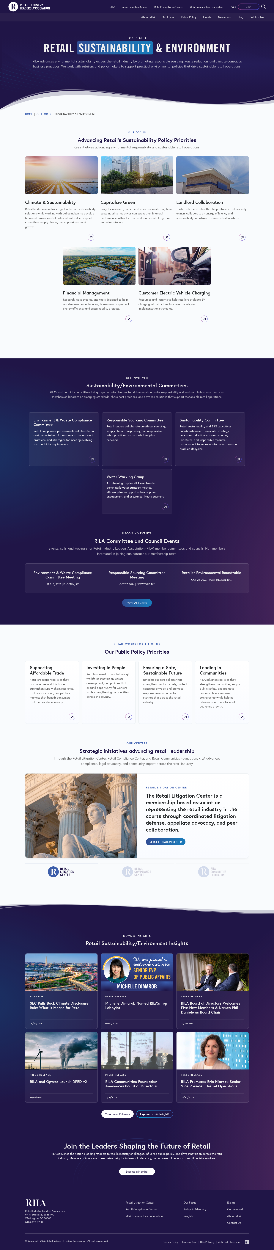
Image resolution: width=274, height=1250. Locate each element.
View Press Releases (117, 1114)
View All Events (137, 602)
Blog (240, 17)
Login (232, 6)
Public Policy (188, 17)
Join (248, 6)
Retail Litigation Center (135, 7)
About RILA (148, 17)
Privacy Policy (171, 1242)
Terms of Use (189, 1242)
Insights (188, 1216)
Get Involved (257, 17)
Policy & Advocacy (195, 1209)
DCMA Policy (207, 1242)
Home (29, 114)
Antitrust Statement (229, 1242)
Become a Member (137, 1171)
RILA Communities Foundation (206, 7)
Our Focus (168, 17)
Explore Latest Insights (154, 1114)
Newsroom (224, 17)
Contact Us (234, 1222)
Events (207, 17)
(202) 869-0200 (34, 1222)
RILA (112, 7)
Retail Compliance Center (168, 7)
